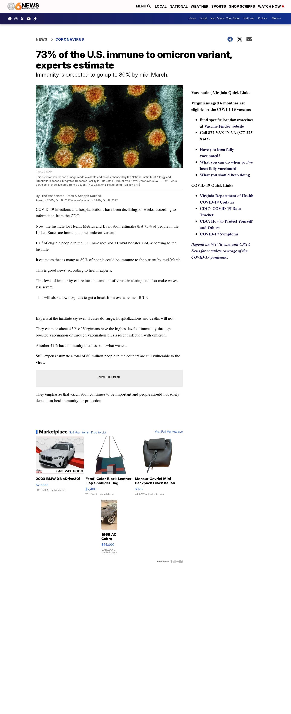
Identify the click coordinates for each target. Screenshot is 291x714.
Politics (262, 18)
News (192, 18)
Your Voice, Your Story (225, 18)
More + (276, 18)
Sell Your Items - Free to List (87, 432)
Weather (199, 6)
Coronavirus (69, 39)
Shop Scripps (242, 6)
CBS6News (11, 18)
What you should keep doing (225, 175)
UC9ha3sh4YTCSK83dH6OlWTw (30, 18)
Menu (141, 6)
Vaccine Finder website (224, 126)
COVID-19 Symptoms (219, 234)
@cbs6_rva (36, 18)
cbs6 (17, 18)
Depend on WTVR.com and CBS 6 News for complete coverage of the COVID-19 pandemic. (221, 250)
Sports (218, 6)
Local (161, 6)
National (179, 6)
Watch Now (270, 6)
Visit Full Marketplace (169, 431)
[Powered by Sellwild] (176, 561)
